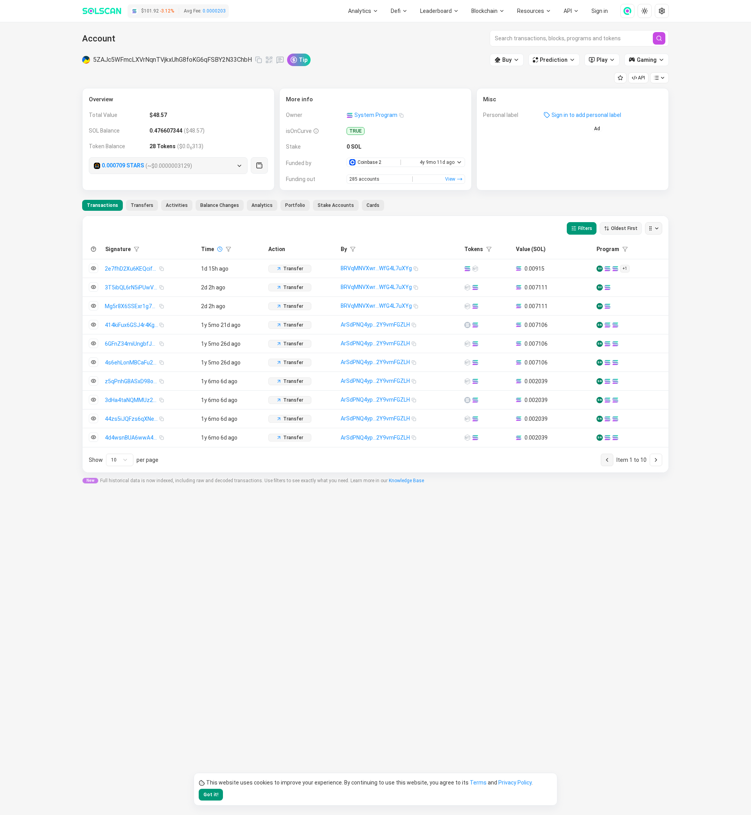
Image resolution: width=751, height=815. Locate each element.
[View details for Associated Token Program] (607, 269)
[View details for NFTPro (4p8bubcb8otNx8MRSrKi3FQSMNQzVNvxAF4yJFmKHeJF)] (467, 325)
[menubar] (488, 11)
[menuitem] (363, 11)
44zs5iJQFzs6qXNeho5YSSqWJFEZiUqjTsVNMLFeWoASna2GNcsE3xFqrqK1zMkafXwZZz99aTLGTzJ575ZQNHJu (132, 419)
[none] (624, 11)
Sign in (599, 11)
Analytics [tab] (262, 205)
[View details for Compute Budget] (607, 325)
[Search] (659, 38)
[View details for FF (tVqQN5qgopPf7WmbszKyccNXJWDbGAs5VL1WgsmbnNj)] (475, 269)
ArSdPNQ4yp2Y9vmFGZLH (375, 324)
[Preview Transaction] (93, 268)
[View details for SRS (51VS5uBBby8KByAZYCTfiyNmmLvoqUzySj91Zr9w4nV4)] (467, 362)
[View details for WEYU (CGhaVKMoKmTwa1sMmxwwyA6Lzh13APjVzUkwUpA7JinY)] (467, 381)
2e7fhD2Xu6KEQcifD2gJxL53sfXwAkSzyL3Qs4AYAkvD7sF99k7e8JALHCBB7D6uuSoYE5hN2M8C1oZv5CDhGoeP (132, 269)
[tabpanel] (375, 344)
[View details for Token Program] (615, 269)
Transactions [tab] (102, 205)
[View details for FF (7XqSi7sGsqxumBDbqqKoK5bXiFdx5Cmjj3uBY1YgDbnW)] (467, 306)
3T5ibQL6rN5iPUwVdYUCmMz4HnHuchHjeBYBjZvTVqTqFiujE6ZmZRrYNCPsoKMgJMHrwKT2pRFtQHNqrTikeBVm (132, 287)
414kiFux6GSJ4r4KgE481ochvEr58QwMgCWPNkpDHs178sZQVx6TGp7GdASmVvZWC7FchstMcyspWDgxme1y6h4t (132, 325)
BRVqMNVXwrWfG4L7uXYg (376, 268)
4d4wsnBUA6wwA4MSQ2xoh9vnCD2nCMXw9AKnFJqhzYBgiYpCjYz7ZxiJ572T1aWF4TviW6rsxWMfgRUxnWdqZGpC (132, 437)
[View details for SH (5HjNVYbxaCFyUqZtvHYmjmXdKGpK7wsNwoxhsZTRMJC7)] (467, 344)
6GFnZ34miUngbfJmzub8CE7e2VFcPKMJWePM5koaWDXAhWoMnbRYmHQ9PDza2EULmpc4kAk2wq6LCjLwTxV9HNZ (132, 344)
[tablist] (233, 205)
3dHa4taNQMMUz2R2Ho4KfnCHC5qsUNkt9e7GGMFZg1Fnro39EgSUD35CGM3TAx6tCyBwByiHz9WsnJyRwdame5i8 (132, 400)
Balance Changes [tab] (219, 205)
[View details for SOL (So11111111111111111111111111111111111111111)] (467, 269)
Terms (478, 782)
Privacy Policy (515, 782)
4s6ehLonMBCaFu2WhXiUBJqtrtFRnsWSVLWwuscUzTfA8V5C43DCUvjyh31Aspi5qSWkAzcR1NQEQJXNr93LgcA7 (132, 362)
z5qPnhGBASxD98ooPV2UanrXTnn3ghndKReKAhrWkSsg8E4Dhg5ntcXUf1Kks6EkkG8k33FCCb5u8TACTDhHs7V (132, 381)
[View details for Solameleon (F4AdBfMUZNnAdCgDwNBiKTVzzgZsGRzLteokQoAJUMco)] (467, 419)
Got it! (210, 794)
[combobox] (119, 460)
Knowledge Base (406, 480)
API (641, 78)
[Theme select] (645, 11)
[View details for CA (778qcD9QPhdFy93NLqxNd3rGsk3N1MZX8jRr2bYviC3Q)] (467, 287)
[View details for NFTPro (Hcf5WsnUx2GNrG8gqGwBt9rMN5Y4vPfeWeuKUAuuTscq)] (467, 400)
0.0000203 (214, 11)
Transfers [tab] (142, 205)
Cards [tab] (373, 205)
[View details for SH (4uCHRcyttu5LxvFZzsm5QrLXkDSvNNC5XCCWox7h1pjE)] (467, 437)
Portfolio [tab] (295, 205)
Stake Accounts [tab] (336, 205)
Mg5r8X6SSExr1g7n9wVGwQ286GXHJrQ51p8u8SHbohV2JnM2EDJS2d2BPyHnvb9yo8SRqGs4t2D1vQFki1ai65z (132, 306)
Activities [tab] (177, 205)
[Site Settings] (662, 11)
